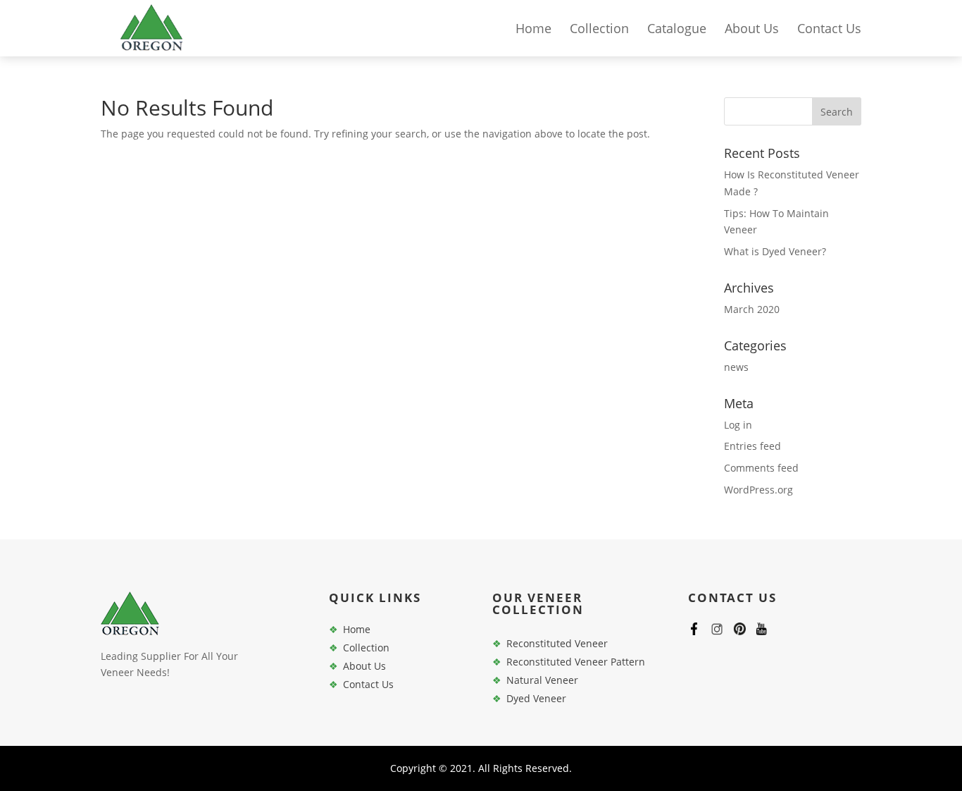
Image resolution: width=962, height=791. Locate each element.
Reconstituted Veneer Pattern (575, 661)
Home (533, 30)
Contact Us (829, 30)
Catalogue (676, 30)
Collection (599, 30)
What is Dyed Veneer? (775, 251)
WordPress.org (758, 489)
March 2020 (752, 309)
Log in (738, 424)
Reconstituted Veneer (557, 643)
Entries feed (752, 446)
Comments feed (761, 467)
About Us (752, 30)
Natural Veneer (542, 680)
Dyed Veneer (536, 698)
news (736, 367)
